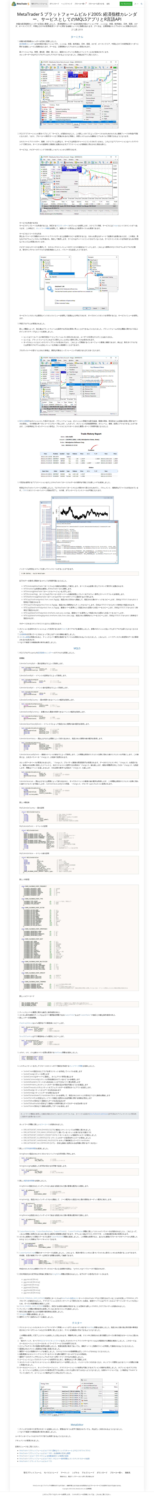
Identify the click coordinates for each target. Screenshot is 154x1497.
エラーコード (44, 1124)
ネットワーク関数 (76, 1066)
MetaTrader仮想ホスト (70, 1298)
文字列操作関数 (30, 1148)
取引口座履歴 (24, 421)
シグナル (75, 1472)
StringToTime (56, 1274)
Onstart (115, 225)
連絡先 (127, 1472)
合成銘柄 (22, 634)
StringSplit (23, 1314)
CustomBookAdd (57, 1237)
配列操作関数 (29, 1181)
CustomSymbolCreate (27, 1253)
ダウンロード (54, 4)
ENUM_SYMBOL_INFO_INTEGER (31, 1306)
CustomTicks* (70, 1015)
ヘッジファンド (66, 4)
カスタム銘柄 (24, 637)
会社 (108, 4)
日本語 (135, 4)
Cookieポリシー (77, 1494)
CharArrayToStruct (26, 1023)
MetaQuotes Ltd (80, 1489)
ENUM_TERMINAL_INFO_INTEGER (32, 1298)
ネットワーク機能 (43, 228)
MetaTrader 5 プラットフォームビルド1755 (35, 1461)
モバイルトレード (51, 1472)
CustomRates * (85, 1015)
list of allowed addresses (99, 1114)
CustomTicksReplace (75, 1231)
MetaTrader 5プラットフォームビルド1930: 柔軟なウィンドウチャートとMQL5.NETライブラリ (55, 1450)
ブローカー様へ (80, 4)
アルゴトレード (88, 1472)
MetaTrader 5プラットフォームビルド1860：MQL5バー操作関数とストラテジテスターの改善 (54, 1458)
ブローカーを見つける (96, 4)
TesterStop (90, 1327)
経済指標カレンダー (26, 44)
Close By (64, 629)
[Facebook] (73, 1480)
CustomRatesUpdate (27, 1231)
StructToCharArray (26, 1036)
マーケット (65, 1472)
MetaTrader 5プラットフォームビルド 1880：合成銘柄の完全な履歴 (44, 1453)
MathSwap (58, 1052)
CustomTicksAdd (60, 1231)
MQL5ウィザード (62, 225)
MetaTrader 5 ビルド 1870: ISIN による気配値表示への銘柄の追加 (43, 1456)
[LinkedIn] (77, 1480)
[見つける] (141, 3)
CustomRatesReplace (44, 1231)
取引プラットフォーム (39, 4)
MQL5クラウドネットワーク (50, 1341)
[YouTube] (80, 1480)
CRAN (25, 490)
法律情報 (89, 1489)
